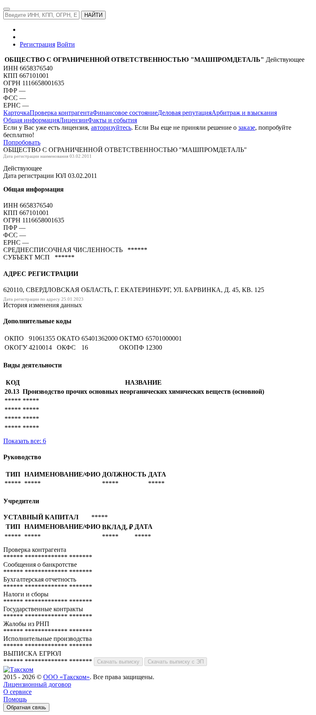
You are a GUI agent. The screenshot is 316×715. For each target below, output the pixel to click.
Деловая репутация (184, 112)
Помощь (15, 699)
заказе (246, 127)
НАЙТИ (93, 15)
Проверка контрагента (61, 112)
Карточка (16, 112)
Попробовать (21, 142)
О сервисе (17, 691)
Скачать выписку (118, 662)
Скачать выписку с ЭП (176, 662)
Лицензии (73, 120)
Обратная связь (26, 707)
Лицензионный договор (37, 684)
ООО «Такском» (66, 676)
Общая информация (31, 120)
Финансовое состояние (125, 112)
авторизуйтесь (111, 127)
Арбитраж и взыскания (244, 112)
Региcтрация (37, 44)
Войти (66, 44)
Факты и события (112, 120)
